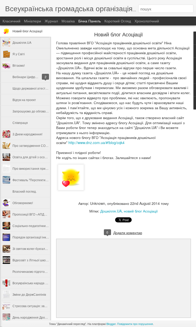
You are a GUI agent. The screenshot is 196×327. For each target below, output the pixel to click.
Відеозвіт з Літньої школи (31, 260)
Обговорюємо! (23, 203)
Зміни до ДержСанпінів (29, 294)
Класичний (11, 20)
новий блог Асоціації (141, 211)
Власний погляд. (24, 191)
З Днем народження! (27, 134)
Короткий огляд (117, 20)
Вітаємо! (19, 65)
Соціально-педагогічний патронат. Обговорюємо (48, 225)
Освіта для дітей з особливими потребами (43, 157)
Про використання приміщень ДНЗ (38, 168)
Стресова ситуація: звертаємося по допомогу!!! (47, 306)
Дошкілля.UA (22, 42)
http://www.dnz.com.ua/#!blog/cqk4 (96, 142)
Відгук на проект (24, 99)
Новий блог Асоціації (27, 31)
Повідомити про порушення (135, 324)
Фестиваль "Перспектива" (31, 180)
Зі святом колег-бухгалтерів (32, 248)
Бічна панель (89, 20)
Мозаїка (68, 20)
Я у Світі (19, 54)
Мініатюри (32, 20)
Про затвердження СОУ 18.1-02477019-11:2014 (47, 145)
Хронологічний (146, 20)
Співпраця (20, 122)
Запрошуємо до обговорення (34, 111)
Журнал (51, 20)
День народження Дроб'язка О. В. (37, 317)
